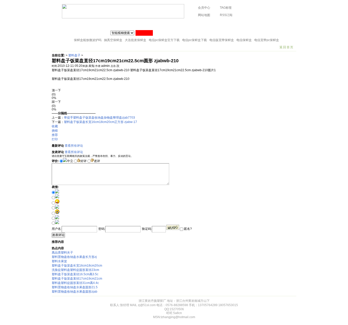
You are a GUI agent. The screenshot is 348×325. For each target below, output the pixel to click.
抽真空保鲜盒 (113, 40)
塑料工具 (168, 24)
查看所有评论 (74, 145)
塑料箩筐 (212, 24)
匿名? (187, 229)
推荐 (55, 135)
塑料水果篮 (59, 261)
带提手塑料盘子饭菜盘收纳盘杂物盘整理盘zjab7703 (99, 117)
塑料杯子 (76, 24)
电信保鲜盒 (244, 40)
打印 (55, 139)
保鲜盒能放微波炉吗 (87, 40)
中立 (70, 161)
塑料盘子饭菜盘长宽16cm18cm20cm (77, 265)
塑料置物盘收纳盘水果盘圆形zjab (74, 291)
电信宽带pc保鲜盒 (266, 40)
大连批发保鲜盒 (135, 40)
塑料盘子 (74, 55)
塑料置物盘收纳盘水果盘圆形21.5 (75, 287)
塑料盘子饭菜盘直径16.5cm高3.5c (75, 274)
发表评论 (58, 235)
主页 (59, 24)
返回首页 (286, 47)
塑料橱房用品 (99, 24)
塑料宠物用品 (252, 24)
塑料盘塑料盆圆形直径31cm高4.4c (75, 283)
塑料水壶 (275, 24)
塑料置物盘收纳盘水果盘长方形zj (74, 257)
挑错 (55, 130)
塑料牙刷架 (190, 24)
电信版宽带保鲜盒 (221, 40)
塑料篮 (230, 24)
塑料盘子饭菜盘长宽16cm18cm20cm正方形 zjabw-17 (100, 122)
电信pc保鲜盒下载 (194, 40)
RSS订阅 (226, 15)
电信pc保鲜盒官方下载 (164, 40)
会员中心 (204, 7)
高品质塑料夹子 (62, 252)
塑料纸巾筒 (123, 24)
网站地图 (204, 15)
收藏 (55, 126)
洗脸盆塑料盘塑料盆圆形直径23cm (75, 270)
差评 (97, 161)
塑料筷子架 (146, 24)
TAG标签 (226, 7)
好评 (84, 161)
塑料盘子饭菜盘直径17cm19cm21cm (77, 278)
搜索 (144, 33)
